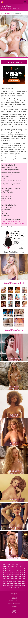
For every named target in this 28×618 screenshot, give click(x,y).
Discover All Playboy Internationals (14, 283)
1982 (16, 577)
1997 (4, 572)
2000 (16, 570)
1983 (12, 577)
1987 (20, 575)
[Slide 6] (15, 278)
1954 (14, 587)
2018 (16, 564)
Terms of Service (14, 607)
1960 (8, 585)
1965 (12, 583)
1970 (16, 581)
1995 (12, 572)
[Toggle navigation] (25, 2)
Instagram (10, 223)
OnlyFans (17, 221)
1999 (20, 570)
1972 (8, 581)
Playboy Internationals (9, 13)
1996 (8, 572)
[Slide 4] (11, 278)
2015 (4, 566)
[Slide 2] (7, 278)
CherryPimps (14, 594)
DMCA (14, 609)
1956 (23, 585)
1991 (4, 575)
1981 (20, 577)
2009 (4, 568)
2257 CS (14, 610)
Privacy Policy (14, 606)
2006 (16, 568)
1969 (20, 581)
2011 (20, 566)
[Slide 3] (9, 278)
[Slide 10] (23, 278)
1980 (23, 577)
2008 (8, 568)
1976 (16, 579)
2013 (12, 566)
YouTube (21, 223)
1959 (12, 585)
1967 (4, 583)
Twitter (16, 223)
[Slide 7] (17, 278)
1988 (16, 575)
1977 (12, 579)
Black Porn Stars (14, 593)
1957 (20, 585)
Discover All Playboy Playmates (14, 330)
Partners (14, 611)
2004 (23, 568)
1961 (4, 585)
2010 (23, 566)
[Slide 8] (19, 278)
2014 (8, 566)
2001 (12, 570)
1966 (8, 583)
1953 (18, 587)
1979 (4, 579)
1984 (8, 577)
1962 (23, 583)
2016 (23, 564)
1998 (23, 570)
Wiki (9, 221)
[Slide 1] (5, 278)
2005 (20, 568)
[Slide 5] (13, 278)
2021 (4, 564)
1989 (12, 575)
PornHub (4, 223)
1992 (23, 572)
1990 (8, 575)
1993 (20, 572)
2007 (12, 568)
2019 (12, 564)
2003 (4, 570)
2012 (16, 566)
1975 (20, 579)
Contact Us (14, 612)
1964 (16, 583)
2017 (20, 564)
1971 (12, 581)
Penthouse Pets (14, 597)
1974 (23, 579)
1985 (4, 577)
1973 (4, 581)
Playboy (4, 221)
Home (2, 13)
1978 (8, 579)
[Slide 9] (21, 278)
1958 (16, 585)
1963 (20, 583)
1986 (23, 575)
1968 (23, 581)
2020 (8, 564)
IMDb (12, 221)
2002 (8, 570)
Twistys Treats (14, 598)
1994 (16, 572)
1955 (10, 587)
